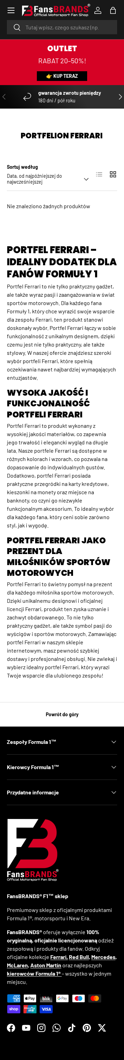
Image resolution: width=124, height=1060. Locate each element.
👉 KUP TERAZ (62, 76)
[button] (113, 10)
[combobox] (62, 27)
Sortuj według (22, 167)
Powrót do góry (62, 714)
